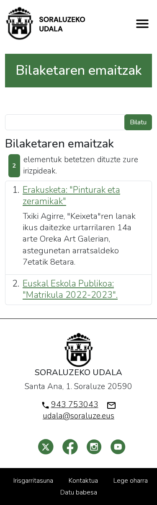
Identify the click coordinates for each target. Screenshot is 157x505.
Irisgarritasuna (33, 480)
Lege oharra (130, 480)
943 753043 (74, 404)
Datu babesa (78, 492)
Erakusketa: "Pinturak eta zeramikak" (71, 196)
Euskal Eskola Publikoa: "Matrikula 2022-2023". (70, 289)
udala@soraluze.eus (78, 415)
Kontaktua (83, 480)
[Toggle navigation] (142, 24)
